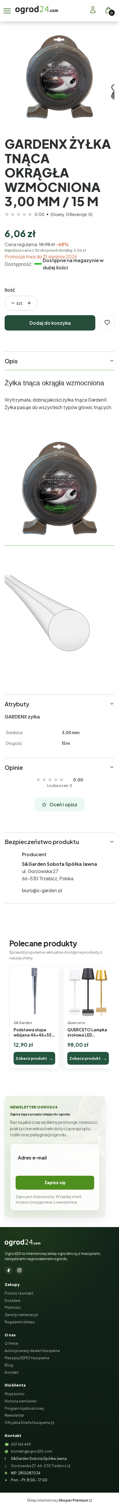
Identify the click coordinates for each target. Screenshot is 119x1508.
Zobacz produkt (34, 1058)
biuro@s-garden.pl (42, 890)
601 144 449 (21, 1444)
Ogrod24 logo (36, 10)
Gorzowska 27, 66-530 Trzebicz (38, 1466)
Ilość (10, 290)
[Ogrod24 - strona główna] (22, 1242)
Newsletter (14, 1415)
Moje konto (15, 1394)
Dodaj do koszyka (50, 323)
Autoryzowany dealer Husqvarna (32, 1351)
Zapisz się (55, 1182)
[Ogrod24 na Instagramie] (19, 1270)
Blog (9, 1365)
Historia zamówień (21, 1401)
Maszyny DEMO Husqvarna (27, 1358)
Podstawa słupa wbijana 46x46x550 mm (34, 1032)
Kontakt (11, 1372)
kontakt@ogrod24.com (31, 1451)
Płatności (13, 1307)
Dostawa (12, 1300)
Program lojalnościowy (24, 1408)
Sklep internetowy (57, 1500)
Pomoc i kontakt (19, 1293)
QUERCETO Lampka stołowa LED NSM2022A (87, 1032)
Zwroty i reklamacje (21, 1315)
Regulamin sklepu (20, 1322)
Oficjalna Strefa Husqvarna (27, 1422)
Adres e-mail (32, 1158)
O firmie (11, 1343)
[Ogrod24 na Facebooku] (9, 1270)
